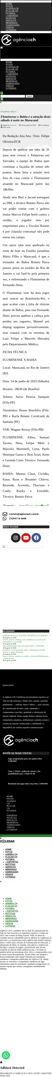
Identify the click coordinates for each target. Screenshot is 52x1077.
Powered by (9, 1061)
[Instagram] (16, 538)
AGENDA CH (12, 8)
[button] (6, 1055)
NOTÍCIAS (11, 18)
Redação (13, 125)
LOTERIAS (11, 30)
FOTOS (9, 6)
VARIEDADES (12, 25)
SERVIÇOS (11, 20)
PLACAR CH (12, 11)
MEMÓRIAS (11, 23)
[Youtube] (26, 538)
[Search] (1, 93)
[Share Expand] (48, 505)
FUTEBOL (11, 13)
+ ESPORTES (12, 15)
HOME (9, 4)
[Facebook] (36, 538)
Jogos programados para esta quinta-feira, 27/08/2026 (23, 646)
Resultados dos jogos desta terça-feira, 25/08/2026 (28, 784)
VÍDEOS (10, 27)
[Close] (1, 99)
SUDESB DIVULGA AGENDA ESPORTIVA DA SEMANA (25, 636)
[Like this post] (16, 505)
